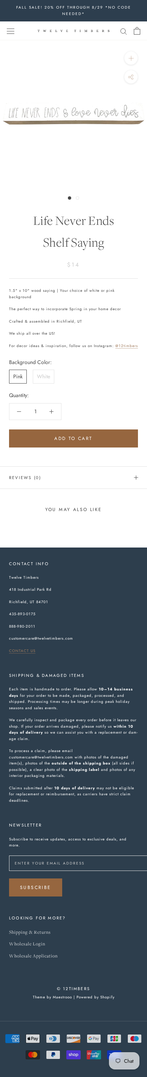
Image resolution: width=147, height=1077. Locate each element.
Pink (18, 376)
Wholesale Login (27, 944)
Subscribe (35, 887)
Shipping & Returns (30, 932)
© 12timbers (73, 989)
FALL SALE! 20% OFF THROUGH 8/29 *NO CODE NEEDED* (73, 11)
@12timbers (126, 346)
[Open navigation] (10, 31)
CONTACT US (22, 651)
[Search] (123, 30)
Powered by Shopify (96, 997)
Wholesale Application (33, 956)
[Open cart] (137, 31)
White (43, 376)
